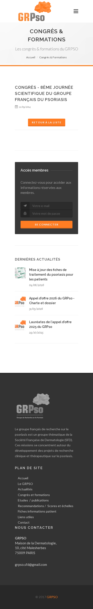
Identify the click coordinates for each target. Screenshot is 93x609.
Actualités (25, 489)
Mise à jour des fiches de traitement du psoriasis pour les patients (51, 274)
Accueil (30, 57)
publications (40, 500)
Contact (24, 522)
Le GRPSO (25, 484)
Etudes (23, 500)
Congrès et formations (34, 495)
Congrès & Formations (53, 57)
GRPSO (52, 597)
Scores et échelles (60, 506)
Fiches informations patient (37, 511)
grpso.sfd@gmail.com (31, 564)
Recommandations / (32, 506)
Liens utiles (26, 517)
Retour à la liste (46, 122)
